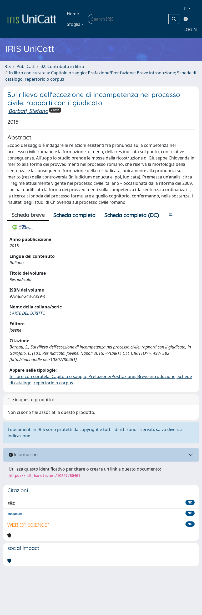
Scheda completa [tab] (74, 215)
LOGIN (190, 29)
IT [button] (185, 8)
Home (73, 14)
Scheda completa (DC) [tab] (131, 215)
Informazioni (25, 454)
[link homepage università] (31, 19)
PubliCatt (26, 66)
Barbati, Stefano (28, 111)
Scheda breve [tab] (28, 214)
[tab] (170, 215)
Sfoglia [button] (73, 24)
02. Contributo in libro (62, 66)
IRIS (7, 66)
